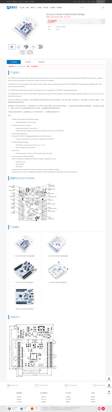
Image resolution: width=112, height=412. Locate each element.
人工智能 (38, 7)
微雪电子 (9, 1)
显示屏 (33, 7)
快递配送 (43, 401)
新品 (27, 7)
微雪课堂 (32, 1)
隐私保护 (93, 399)
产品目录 (45, 7)
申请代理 (15, 1)
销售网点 (19, 399)
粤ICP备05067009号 (55, 407)
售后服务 (93, 396)
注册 (79, 1)
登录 (75, 1)
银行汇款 (43, 399)
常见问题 (19, 401)
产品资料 (52, 7)
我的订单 (93, 1)
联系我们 (59, 7)
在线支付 (43, 396)
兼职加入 (68, 401)
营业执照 (45, 407)
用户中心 (84, 1)
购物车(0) (102, 1)
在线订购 (20, 1)
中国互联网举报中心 (14, 408)
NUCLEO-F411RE (19, 66)
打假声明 (26, 1)
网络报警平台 (25, 408)
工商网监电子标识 (36, 408)
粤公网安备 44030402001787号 (71, 407)
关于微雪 (68, 399)
